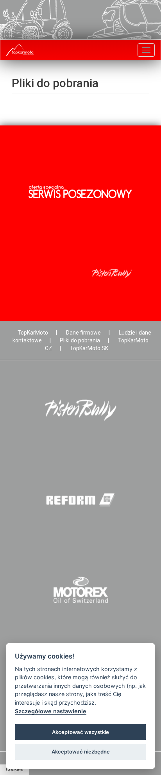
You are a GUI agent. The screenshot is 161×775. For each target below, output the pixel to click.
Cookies (14, 769)
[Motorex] (80, 590)
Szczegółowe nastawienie (50, 711)
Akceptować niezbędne (81, 751)
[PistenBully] (80, 410)
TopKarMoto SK (89, 348)
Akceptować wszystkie (80, 732)
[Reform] (80, 500)
